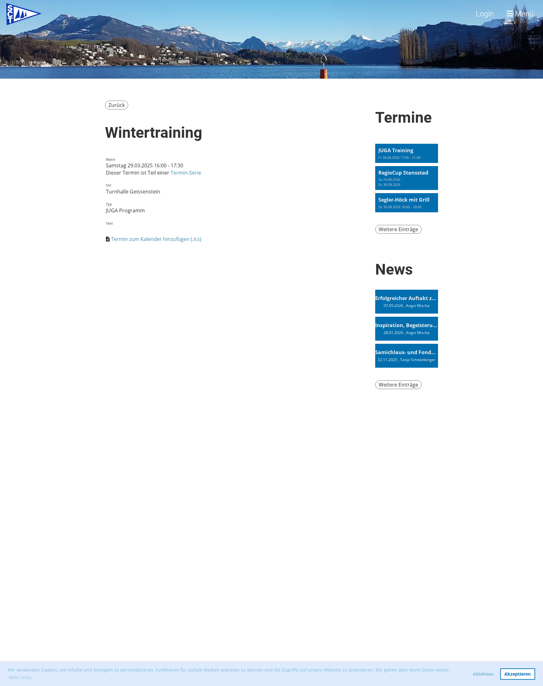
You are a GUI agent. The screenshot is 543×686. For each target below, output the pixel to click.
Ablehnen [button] (483, 674)
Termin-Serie (186, 172)
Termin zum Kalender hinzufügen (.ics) (156, 239)
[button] (406, 153)
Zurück (116, 105)
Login (485, 13)
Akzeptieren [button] (517, 674)
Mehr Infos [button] (20, 677)
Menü (523, 13)
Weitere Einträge (398, 229)
